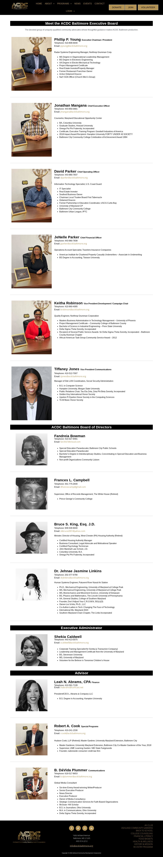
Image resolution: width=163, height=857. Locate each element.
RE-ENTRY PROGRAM (143, 847)
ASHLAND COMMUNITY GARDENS (137, 828)
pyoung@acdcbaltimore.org (73, 46)
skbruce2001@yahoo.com (72, 531)
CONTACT (100, 4)
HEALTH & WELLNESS (143, 841)
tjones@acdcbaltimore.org (73, 376)
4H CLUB (149, 825)
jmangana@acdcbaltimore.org (75, 111)
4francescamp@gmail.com (73, 487)
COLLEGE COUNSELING (142, 833)
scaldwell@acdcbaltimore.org (74, 642)
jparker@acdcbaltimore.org (73, 243)
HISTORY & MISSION (143, 844)
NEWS (77, 4)
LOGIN (69, 11)
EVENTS (87, 4)
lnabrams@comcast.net (71, 687)
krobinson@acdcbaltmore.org (74, 309)
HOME (39, 4)
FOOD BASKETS (146, 838)
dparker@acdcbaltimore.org (74, 177)
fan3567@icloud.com (70, 441)
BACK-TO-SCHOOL (144, 830)
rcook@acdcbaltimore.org (72, 733)
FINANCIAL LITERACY (143, 836)
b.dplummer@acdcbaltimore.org (76, 776)
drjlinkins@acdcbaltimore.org (74, 577)
